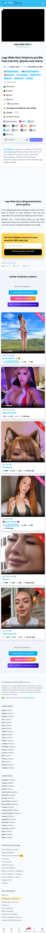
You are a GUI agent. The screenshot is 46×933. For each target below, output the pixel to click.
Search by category (22, 286)
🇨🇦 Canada (8, 75)
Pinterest (27, 266)
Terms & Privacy (7, 908)
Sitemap (4, 883)
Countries (42, 931)
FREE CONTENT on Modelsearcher (23, 304)
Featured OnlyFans (8, 868)
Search (19, 931)
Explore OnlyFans (8, 853)
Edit (17, 112)
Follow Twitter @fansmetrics (12, 920)
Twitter (17, 266)
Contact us (5, 905)
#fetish (30, 78)
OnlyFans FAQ (7, 880)
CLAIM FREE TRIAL (12, 362)
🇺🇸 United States (11, 71)
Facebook (7, 266)
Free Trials (5, 859)
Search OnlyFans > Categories (12, 871)
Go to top (34, 931)
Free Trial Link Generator (12, 856)
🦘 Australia (22, 75)
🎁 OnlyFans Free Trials (22, 298)
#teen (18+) (35, 75)
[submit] (23, 252)
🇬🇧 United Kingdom (30, 71)
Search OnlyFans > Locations (12, 874)
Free (3, 931)
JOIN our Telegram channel (11, 917)
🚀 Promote (9, 139)
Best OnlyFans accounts (10, 849)
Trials (11, 931)
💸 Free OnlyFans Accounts (21, 292)
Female (9, 112)
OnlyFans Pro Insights (9, 914)
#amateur (19, 78)
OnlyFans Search (8, 865)
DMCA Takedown (8, 911)
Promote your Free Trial (10, 902)
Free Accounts (7, 862)
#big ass (7, 78)
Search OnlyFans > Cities (10, 877)
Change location (11, 82)
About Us (5, 895)
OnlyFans (7, 710)
